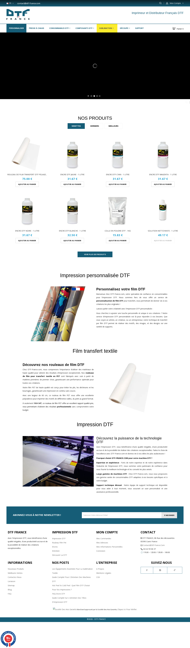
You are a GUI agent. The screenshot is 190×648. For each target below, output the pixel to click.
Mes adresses (102, 542)
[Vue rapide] (27, 153)
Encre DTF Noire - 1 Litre (27, 231)
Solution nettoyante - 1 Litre (163, 231)
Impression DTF (59, 538)
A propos (100, 569)
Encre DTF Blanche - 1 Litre (72, 231)
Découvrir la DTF (59, 555)
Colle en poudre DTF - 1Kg (118, 231)
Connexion (100, 551)
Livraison (11, 581)
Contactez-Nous (14, 577)
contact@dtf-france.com (28, 3)
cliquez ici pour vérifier (127, 609)
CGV (98, 577)
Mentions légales (103, 573)
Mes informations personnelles (109, 547)
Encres (55, 547)
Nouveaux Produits (16, 569)
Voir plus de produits (95, 254)
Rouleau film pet (59, 542)
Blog (10, 589)
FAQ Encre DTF (58, 593)
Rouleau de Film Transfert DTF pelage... (27, 174)
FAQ (9, 593)
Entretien (56, 551)
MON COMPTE (107, 532)
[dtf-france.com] (18, 14)
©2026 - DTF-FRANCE (96, 619)
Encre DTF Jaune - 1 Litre (72, 174)
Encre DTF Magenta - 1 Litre (163, 174)
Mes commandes (103, 538)
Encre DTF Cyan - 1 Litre (117, 174)
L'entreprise (106, 562)
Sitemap (11, 585)
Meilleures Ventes (15, 573)
